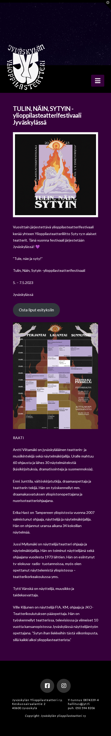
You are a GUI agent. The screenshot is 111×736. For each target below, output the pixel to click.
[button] (97, 81)
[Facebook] (47, 686)
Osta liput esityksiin (36, 309)
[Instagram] (64, 686)
